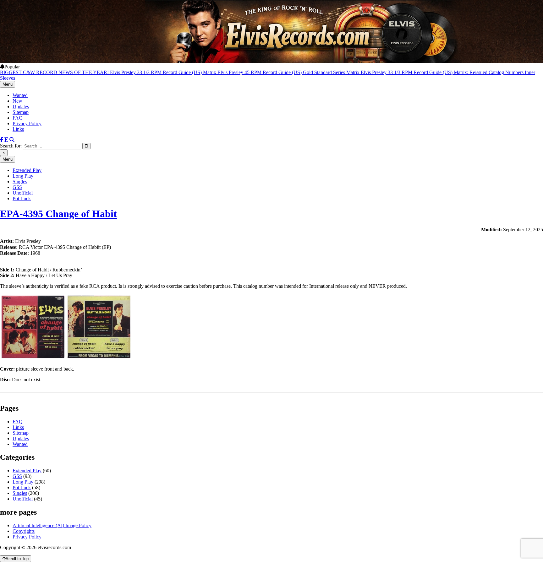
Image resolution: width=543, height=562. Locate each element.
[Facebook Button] (1, 139)
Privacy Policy (27, 123)
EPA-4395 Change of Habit (58, 213)
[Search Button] (11, 139)
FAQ (18, 117)
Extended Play (27, 170)
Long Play (23, 176)
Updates (21, 106)
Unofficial (23, 192)
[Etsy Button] (6, 139)
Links (18, 129)
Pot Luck (22, 198)
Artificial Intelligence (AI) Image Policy (52, 525)
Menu (8, 84)
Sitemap (21, 112)
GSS (17, 187)
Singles (20, 181)
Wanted (20, 95)
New (17, 101)
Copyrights (24, 531)
